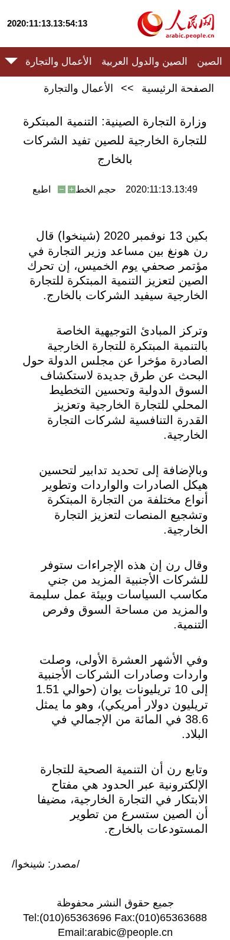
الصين (209, 61)
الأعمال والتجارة (58, 61)
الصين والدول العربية (144, 61)
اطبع (41, 189)
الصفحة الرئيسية (178, 88)
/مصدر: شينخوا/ (46, 864)
